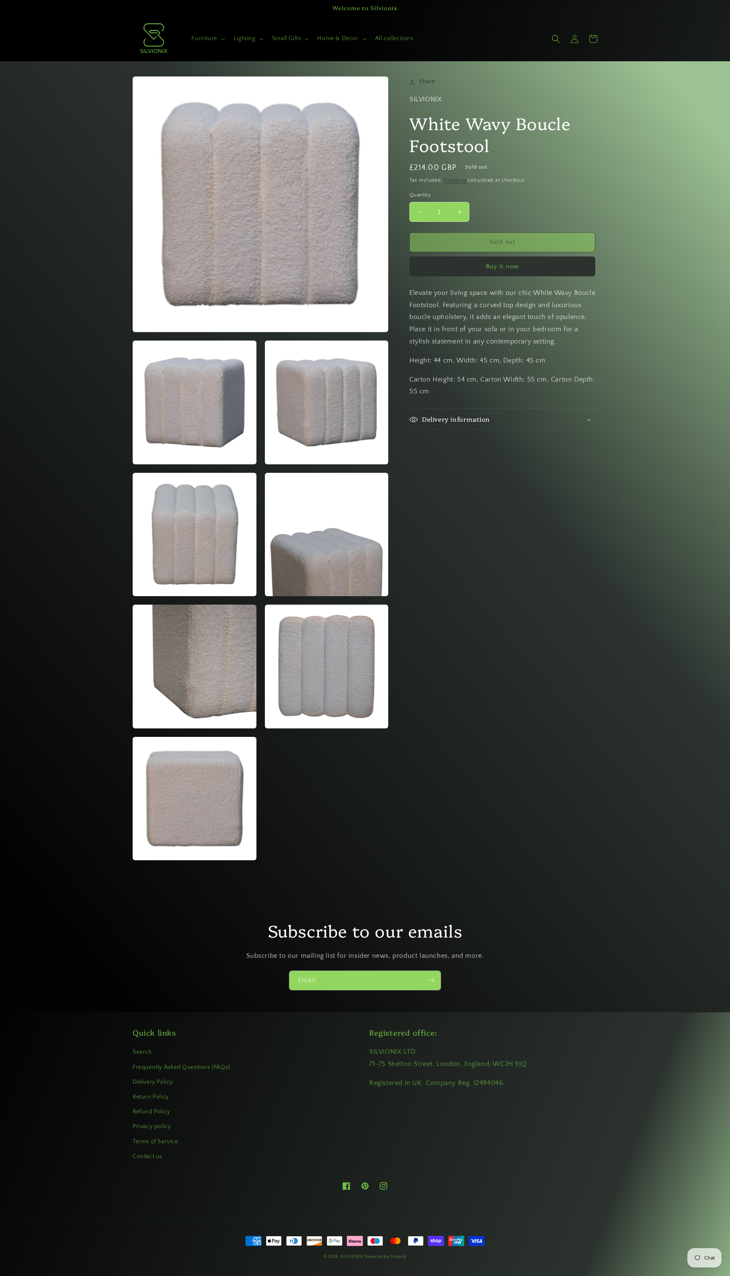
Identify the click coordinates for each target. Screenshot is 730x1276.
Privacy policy (152, 1126)
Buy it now (502, 266)
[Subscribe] (431, 980)
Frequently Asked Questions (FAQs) (181, 1067)
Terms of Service (155, 1141)
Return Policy (151, 1096)
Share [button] (427, 81)
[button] (207, 38)
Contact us (147, 1156)
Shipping (455, 180)
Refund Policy (151, 1111)
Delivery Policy (153, 1082)
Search (142, 1052)
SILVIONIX (351, 1256)
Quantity (420, 195)
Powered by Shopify (386, 1256)
